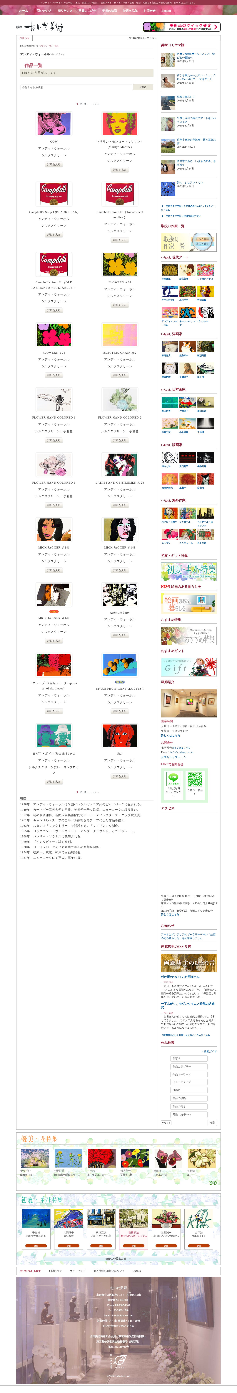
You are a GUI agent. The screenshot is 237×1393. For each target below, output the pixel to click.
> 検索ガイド (209, 1051)
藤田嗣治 (166, 377)
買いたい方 (44, 10)
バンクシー (202, 321)
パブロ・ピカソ (169, 522)
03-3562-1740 (181, 747)
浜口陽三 (183, 466)
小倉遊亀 (183, 432)
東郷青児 (166, 355)
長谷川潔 (201, 466)
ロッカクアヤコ (205, 278)
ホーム (25, 10)
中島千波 (166, 432)
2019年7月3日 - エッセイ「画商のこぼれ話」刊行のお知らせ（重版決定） (114, 38)
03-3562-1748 (121, 1310)
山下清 (200, 377)
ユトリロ (201, 543)
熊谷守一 (183, 355)
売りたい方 (65, 10)
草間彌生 (166, 278)
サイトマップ (77, 1270)
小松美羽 (183, 300)
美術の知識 (109, 10)
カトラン (166, 543)
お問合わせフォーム (173, 757)
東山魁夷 (166, 411)
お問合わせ (55, 1270)
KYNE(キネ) (168, 300)
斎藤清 (200, 487)
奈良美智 (183, 278)
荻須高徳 (201, 355)
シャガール (185, 522)
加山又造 (201, 411)
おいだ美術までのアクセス (118, 1326)
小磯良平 (183, 377)
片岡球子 (183, 411)
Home (23, 46)
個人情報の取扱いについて (109, 1270)
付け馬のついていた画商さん (180, 976)
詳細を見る (53, 164)
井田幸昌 (201, 300)
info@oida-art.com (181, 752)
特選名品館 (130, 10)
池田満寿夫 (167, 487)
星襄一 (182, 487)
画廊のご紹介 (87, 10)
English (166, 10)
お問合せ (150, 10)
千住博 (200, 432)
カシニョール (186, 543)
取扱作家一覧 (32, 46)
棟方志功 (166, 466)
